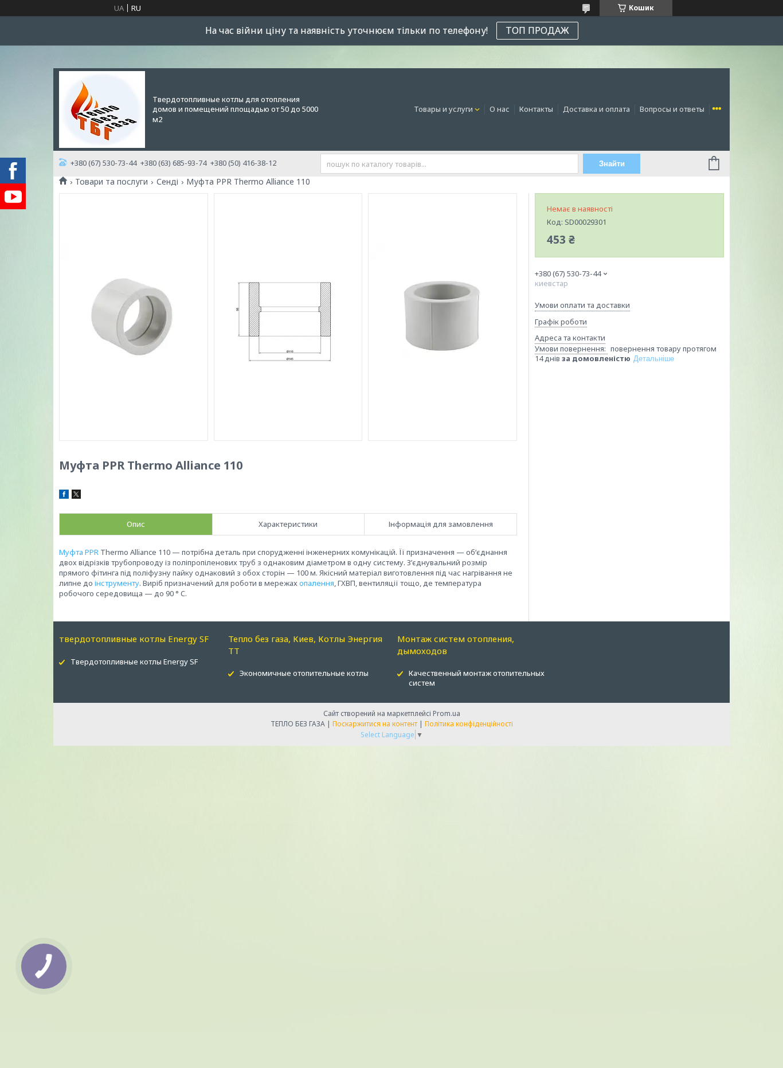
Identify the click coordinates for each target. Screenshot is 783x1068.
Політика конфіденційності (469, 724)
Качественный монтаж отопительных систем (477, 678)
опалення (316, 583)
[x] (76, 496)
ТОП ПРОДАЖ (537, 30)
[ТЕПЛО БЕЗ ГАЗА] (102, 108)
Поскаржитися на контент (374, 724)
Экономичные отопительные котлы (304, 673)
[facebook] (64, 496)
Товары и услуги (443, 109)
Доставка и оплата (596, 109)
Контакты (536, 109)
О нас (500, 109)
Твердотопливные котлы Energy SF (134, 661)
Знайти (612, 163)
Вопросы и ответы (672, 109)
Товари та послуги (111, 182)
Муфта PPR (79, 552)
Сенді (167, 182)
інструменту (117, 583)
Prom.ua (446, 713)
